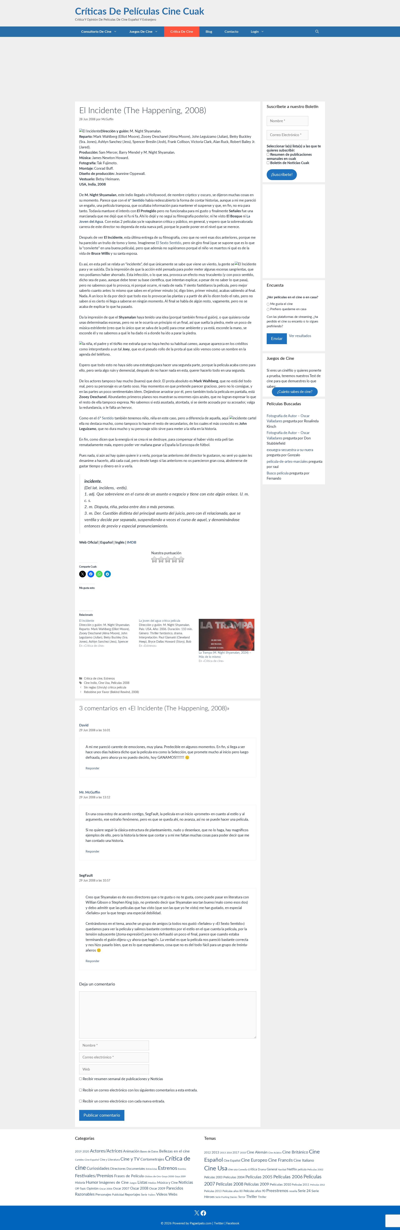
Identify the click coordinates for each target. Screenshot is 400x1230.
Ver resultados (300, 336)
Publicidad (118, 1194)
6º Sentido (136, 200)
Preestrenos (277, 1191)
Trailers (151, 1195)
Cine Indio (90, 683)
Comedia (242, 1170)
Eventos (182, 1169)
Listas (142, 1183)
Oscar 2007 (121, 1188)
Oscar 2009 (157, 1188)
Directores (118, 1168)
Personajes (103, 1194)
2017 (235, 1152)
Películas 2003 (213, 1177)
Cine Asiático (274, 1153)
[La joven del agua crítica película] (169, 633)
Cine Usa (104, 683)
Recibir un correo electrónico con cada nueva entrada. (124, 1101)
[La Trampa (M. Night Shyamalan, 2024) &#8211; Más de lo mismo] (226, 635)
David (84, 725)
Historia (80, 1182)
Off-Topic (80, 1188)
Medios (152, 1183)
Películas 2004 (234, 1177)
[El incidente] (109, 633)
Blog (209, 31)
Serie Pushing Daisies (226, 1197)
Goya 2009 (180, 1176)
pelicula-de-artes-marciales (287, 461)
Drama (262, 1169)
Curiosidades (98, 1169)
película (302, 1169)
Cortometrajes (152, 1159)
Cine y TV (130, 1159)
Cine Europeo (254, 1160)
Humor (92, 1182)
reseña (293, 1191)
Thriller (251, 1197)
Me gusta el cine (281, 304)
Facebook (232, 1223)
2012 (207, 1152)
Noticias (186, 1182)
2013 (215, 1152)
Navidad (282, 1170)
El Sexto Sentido (168, 243)
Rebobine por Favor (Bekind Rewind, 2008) (111, 692)
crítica (252, 1169)
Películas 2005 (258, 1177)
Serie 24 (304, 1191)
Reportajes (132, 1194)
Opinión (93, 1188)
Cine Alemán (257, 1152)
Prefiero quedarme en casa (288, 309)
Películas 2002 (315, 1170)
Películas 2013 (213, 1191)
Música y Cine (167, 1182)
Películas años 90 (254, 1191)
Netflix (292, 1169)
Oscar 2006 (105, 1188)
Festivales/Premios (94, 1176)
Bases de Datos (149, 1151)
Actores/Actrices (106, 1151)
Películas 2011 (300, 1185)
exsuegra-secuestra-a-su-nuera (290, 450)
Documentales (135, 1168)
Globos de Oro (153, 1176)
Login (255, 31)
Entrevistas (151, 1169)
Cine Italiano (304, 1160)
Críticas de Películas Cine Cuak (139, 11)
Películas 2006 (288, 1177)
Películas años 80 (232, 1191)
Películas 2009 (256, 1184)
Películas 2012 (317, 1185)
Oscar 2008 (139, 1188)
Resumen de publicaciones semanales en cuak (289, 156)
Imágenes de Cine (114, 1183)
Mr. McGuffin (89, 792)
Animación (131, 1151)
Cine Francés (280, 1160)
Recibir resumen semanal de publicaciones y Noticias (122, 1079)
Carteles (79, 1160)
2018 (243, 1152)
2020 (85, 1151)
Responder (92, 768)
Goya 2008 (168, 1176)
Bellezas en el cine (174, 1151)
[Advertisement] (200, 68)
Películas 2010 (280, 1184)
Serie (144, 1195)
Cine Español (92, 1160)
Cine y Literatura (110, 1159)
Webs (172, 1194)
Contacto (231, 31)
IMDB (131, 542)
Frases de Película (129, 1176)
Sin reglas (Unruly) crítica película (105, 687)
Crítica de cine (181, 31)
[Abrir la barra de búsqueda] (317, 31)
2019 (78, 1151)
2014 (229, 1153)
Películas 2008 (120, 683)
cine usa (233, 1169)
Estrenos (109, 678)
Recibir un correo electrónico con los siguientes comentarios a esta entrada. (140, 1090)
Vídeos (162, 1194)
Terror (241, 1197)
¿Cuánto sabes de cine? (294, 392)
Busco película (278, 473)
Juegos (133, 1183)
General (272, 1169)
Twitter (219, 1223)
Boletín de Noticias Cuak (289, 163)
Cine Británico (295, 1152)
